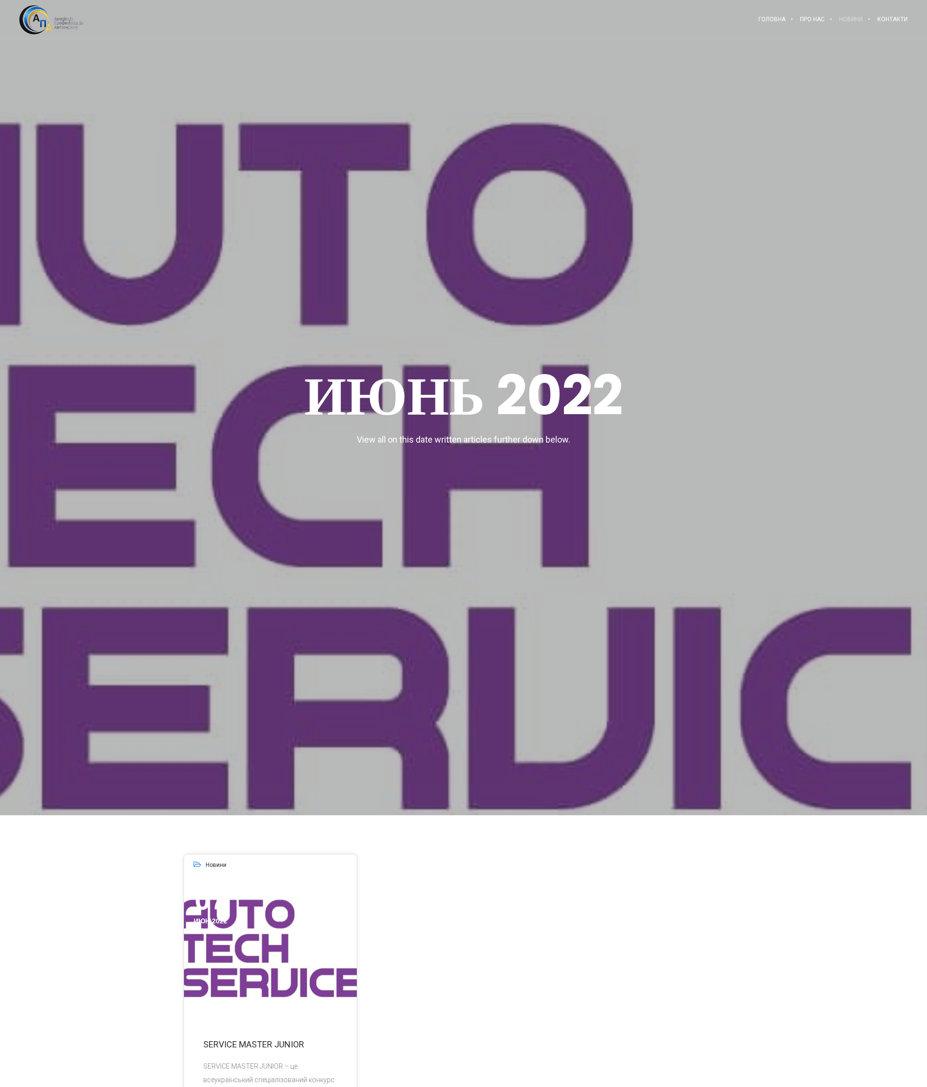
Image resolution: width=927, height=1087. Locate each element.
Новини (216, 865)
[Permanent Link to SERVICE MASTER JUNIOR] (270, 948)
